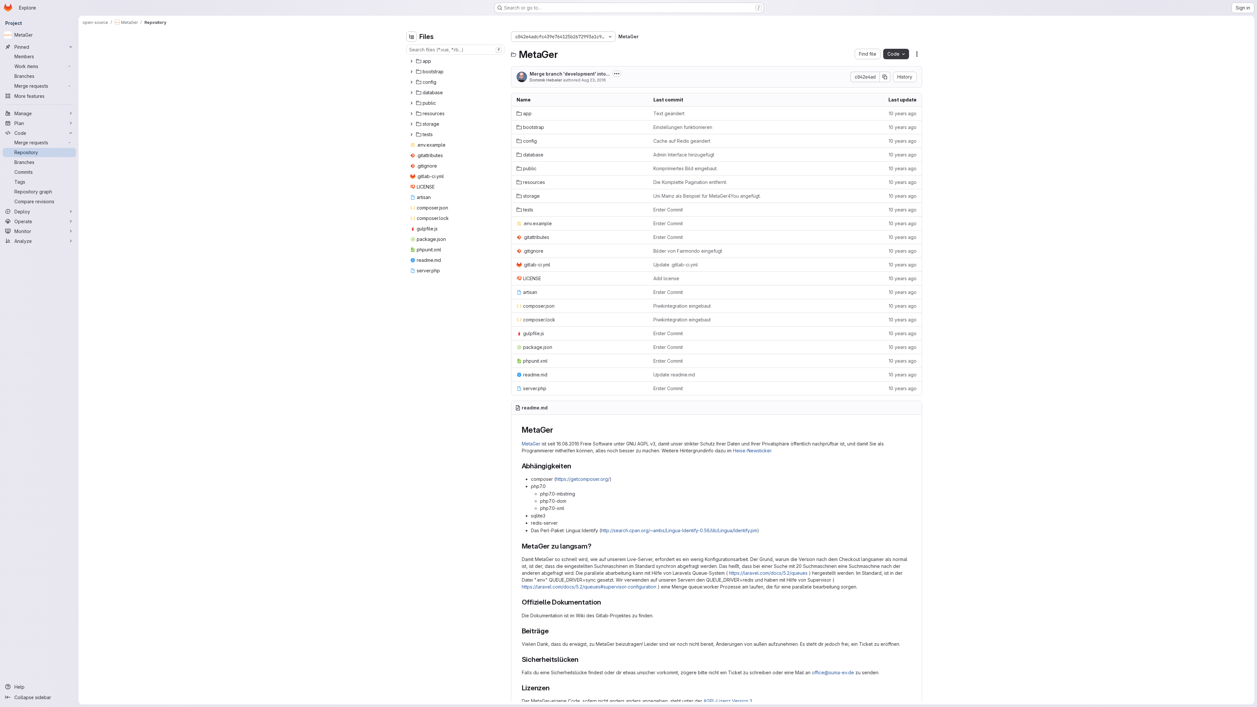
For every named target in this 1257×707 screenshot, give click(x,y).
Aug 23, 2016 (593, 80)
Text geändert (668, 113)
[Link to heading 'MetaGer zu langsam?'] (595, 546)
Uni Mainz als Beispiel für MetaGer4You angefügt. (707, 196)
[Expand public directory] (411, 103)
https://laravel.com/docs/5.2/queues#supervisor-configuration (589, 586)
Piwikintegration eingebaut (682, 306)
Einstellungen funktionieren (682, 127)
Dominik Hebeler (546, 80)
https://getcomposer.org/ (583, 479)
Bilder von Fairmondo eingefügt (687, 251)
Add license (666, 278)
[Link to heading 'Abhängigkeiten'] (575, 466)
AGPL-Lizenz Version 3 (727, 701)
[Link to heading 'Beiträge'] (552, 631)
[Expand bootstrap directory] (411, 72)
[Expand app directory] (411, 61)
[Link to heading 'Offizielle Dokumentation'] (604, 602)
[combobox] (455, 50)
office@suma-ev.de (833, 672)
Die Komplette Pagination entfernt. (690, 182)
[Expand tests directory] (411, 134)
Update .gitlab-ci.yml (675, 264)
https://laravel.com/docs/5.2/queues (768, 573)
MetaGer (531, 443)
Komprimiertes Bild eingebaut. (685, 168)
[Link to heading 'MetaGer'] (557, 430)
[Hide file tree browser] (411, 36)
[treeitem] (456, 61)
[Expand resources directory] (411, 114)
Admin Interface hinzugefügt (683, 154)
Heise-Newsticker (752, 450)
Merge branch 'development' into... (570, 74)
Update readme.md (674, 374)
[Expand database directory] (411, 93)
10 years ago (903, 113)
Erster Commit (668, 209)
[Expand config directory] (411, 82)
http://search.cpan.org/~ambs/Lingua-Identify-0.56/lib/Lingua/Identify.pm (679, 530)
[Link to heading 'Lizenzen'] (553, 688)
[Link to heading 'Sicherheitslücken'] (582, 659)
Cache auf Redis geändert (681, 141)
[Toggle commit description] (616, 74)
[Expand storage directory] (411, 124)
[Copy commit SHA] (885, 77)
